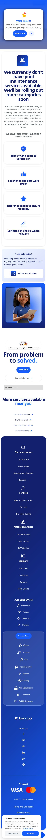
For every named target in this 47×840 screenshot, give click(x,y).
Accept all (30, 833)
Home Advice (23, 534)
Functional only (13, 833)
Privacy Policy (23, 813)
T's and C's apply (34, 27)
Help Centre (23, 589)
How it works (23, 466)
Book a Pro (23, 459)
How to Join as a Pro (23, 500)
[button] (23, 480)
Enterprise (23, 575)
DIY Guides (23, 548)
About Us (23, 568)
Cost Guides (23, 541)
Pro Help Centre (23, 514)
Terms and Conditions (23, 807)
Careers (23, 582)
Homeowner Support (23, 473)
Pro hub (23, 507)
